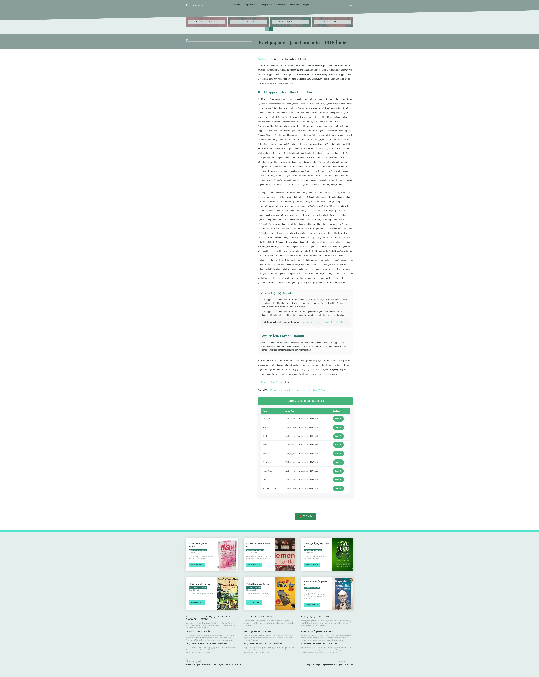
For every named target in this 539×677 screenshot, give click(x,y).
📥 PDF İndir (305, 516)
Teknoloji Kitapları (255, 550)
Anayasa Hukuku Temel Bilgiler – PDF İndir (263, 644)
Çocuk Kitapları (254, 587)
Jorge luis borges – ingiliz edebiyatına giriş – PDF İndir (329, 665)
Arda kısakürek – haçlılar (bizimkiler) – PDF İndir (323, 322)
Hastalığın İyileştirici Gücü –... (290, 22)
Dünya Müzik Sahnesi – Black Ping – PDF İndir (206, 644)
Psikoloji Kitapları (313, 550)
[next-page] (271, 29)
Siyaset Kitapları (312, 588)
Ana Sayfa (262, 59)
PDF (270, 59)
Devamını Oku (196, 565)
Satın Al (338, 419)
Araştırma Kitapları (198, 587)
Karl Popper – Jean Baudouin (271, 382)
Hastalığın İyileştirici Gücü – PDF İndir (318, 617)
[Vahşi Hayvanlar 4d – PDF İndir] (285, 593)
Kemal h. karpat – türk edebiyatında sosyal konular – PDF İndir (298, 390)
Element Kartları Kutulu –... (248, 22)
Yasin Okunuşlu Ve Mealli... (206, 22)
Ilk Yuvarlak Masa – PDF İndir (199, 631)
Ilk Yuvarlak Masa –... (332, 22)
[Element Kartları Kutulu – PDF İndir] (285, 554)
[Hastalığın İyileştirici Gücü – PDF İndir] (342, 554)
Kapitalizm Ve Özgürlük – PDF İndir (317, 631)
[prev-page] (267, 29)
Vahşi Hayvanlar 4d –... (257, 584)
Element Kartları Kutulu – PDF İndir (260, 617)
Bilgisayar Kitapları (198, 550)
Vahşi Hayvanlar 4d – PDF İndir (257, 631)
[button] (350, 4)
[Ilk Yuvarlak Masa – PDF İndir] (227, 593)
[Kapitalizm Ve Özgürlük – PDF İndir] (342, 593)
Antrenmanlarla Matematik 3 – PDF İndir (319, 644)
